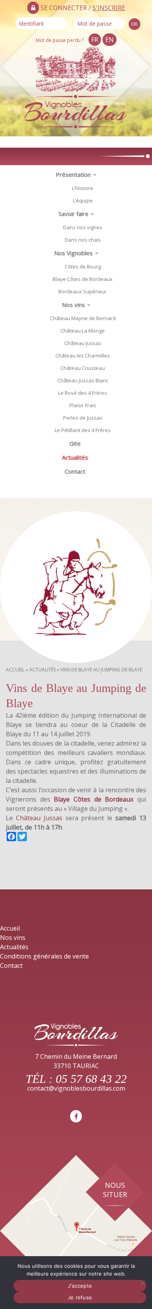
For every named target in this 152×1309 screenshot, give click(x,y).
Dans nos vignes (83, 227)
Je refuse (80, 1297)
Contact (75, 471)
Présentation (73, 174)
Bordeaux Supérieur (82, 291)
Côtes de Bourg (83, 266)
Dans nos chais (83, 239)
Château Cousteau (82, 367)
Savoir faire (73, 214)
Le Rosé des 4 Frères (82, 392)
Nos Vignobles (73, 253)
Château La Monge (82, 330)
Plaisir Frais (82, 405)
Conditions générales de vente (44, 956)
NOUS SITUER (115, 1189)
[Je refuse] (142, 1282)
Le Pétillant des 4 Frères (83, 430)
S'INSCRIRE (108, 7)
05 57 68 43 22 (91, 1078)
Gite (75, 443)
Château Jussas (82, 343)
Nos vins (73, 305)
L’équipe (83, 200)
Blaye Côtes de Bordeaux (83, 278)
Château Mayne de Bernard (83, 318)
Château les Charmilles (82, 355)
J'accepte (80, 1286)
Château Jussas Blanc (82, 380)
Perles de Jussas (83, 417)
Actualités (75, 457)
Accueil (15, 669)
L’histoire (82, 188)
